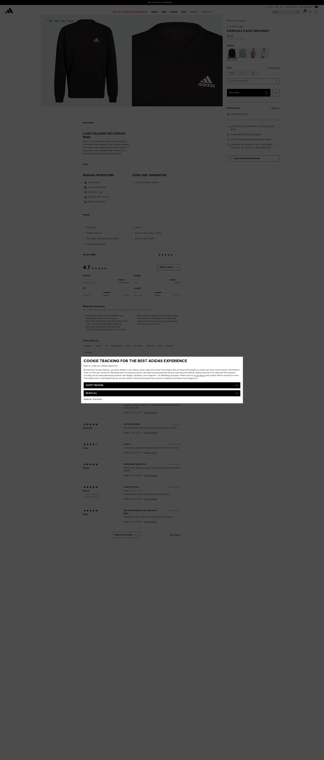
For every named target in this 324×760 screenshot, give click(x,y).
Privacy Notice (199, 375)
